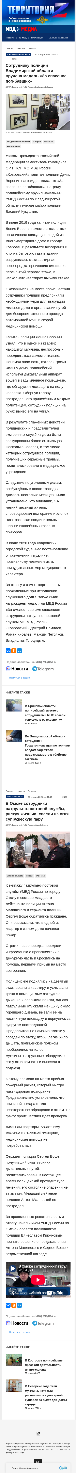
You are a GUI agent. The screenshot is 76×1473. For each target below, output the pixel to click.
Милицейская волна (58, 38)
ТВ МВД (23, 38)
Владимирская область (18, 141)
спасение (49, 141)
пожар (29, 876)
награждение (13, 146)
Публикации (37, 38)
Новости (10, 38)
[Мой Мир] (19, 650)
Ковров (37, 141)
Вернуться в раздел (19, 677)
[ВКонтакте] (8, 650)
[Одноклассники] (13, 650)
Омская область (15, 876)
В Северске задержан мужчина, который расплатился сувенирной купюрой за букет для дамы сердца (46, 1395)
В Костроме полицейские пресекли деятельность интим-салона (43, 1365)
